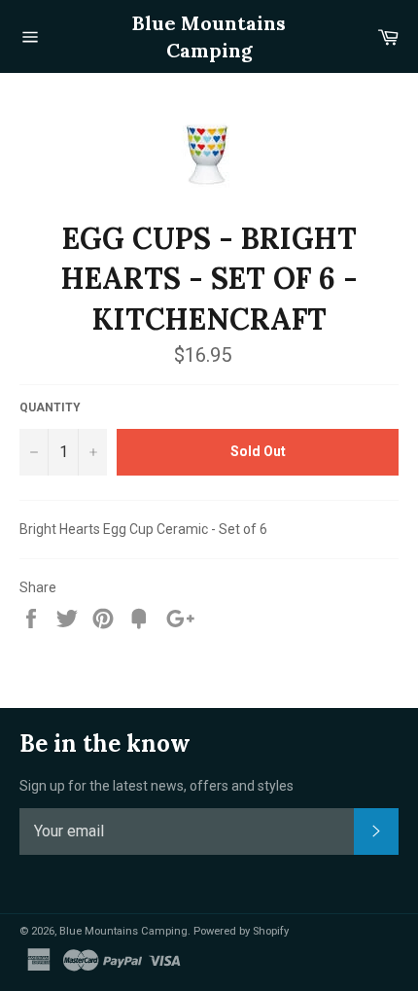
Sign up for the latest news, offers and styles (156, 786)
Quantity (50, 407)
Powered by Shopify (241, 931)
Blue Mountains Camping (209, 36)
